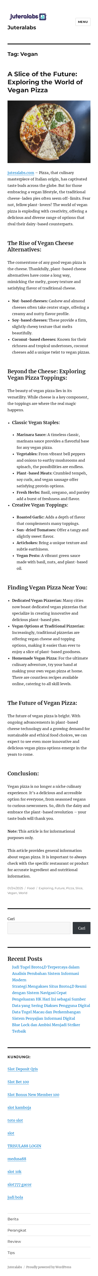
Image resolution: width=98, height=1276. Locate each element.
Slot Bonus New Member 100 (33, 1094)
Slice (79, 888)
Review (14, 1241)
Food (31, 888)
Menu (83, 22)
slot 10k (14, 1171)
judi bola (15, 1197)
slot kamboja (19, 1107)
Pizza (70, 888)
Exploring (46, 888)
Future (60, 888)
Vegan (12, 893)
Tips (11, 1253)
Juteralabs (22, 27)
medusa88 (17, 1158)
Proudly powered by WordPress (48, 1267)
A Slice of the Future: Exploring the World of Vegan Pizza (45, 82)
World (22, 893)
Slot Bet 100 (18, 1082)
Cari (11, 918)
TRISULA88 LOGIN (24, 1146)
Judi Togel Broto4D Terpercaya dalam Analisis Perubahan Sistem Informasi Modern (46, 973)
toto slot (15, 1120)
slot (11, 1133)
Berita (13, 1219)
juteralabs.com (21, 172)
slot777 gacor (19, 1184)
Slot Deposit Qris (23, 1069)
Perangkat (17, 1230)
